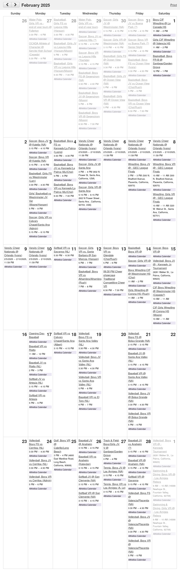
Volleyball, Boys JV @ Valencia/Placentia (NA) (139, 522)
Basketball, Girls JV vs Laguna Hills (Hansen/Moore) (65, 46)
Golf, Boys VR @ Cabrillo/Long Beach (62, 445)
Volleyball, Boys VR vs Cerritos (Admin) (40, 478)
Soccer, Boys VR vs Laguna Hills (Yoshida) (88, 56)
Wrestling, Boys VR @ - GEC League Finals (164, 167)
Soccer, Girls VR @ (139, 260)
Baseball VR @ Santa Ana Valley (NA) (138, 376)
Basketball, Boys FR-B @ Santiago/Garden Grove (162, 61)
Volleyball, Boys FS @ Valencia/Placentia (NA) (139, 498)
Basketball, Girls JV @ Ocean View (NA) (114, 79)
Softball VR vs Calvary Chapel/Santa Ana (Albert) (64, 338)
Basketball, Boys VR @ (135, 249)
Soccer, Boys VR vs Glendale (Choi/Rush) (111, 253)
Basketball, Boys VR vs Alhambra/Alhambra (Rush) (90, 276)
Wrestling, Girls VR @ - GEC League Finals (164, 197)
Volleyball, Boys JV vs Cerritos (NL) (40, 462)
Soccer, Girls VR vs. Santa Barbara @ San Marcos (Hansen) (89, 253)
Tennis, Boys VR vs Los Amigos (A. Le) (114, 485)
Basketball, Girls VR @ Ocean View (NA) (114, 99)
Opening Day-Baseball (37, 335)
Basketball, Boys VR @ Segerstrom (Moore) (89, 116)
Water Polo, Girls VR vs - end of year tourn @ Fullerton (40, 25)
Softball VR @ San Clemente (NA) (89, 494)
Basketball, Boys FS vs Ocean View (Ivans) (139, 63)
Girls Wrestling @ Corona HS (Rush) (139, 292)
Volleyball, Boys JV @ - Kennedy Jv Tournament (164, 264)
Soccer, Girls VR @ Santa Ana (90, 189)
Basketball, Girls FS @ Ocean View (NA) (114, 59)
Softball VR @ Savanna (136, 478)
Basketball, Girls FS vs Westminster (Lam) (40, 177)
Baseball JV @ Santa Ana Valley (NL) (138, 356)
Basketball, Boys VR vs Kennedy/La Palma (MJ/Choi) (64, 188)
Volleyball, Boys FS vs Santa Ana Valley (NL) (88, 338)
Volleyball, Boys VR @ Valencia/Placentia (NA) (139, 546)
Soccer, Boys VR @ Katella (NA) (39, 158)
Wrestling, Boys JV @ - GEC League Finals (139, 167)
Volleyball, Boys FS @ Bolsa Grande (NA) (139, 336)
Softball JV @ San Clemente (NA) (89, 478)
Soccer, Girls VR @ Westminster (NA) (114, 41)
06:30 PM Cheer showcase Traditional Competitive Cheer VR (114, 278)
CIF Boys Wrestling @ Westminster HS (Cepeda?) (164, 291)
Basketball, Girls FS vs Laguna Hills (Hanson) (61, 25)
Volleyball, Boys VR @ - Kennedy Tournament (162, 445)
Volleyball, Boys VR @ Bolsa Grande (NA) (139, 417)
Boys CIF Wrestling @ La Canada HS (162, 23)
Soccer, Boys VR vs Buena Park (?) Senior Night (138, 43)
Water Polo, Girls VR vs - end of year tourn (88, 23)
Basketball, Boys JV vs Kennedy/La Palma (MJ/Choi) (64, 168)
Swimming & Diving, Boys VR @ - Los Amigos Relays (164, 476)
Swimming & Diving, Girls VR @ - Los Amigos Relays (164, 509)
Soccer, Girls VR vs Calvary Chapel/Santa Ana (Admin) (40, 222)
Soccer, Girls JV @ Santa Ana (90, 165)
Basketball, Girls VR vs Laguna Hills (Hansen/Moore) (65, 67)
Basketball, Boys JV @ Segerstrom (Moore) (89, 96)
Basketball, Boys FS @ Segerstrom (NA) (89, 76)
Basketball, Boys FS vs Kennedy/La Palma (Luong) (65, 146)
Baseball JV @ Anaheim (85, 442)
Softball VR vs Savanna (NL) (62, 249)
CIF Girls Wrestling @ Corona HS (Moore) (164, 311)
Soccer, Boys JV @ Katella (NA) (38, 142)
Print (173, 5)
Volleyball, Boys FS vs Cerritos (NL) (36, 444)
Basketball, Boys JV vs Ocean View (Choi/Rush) (139, 83)
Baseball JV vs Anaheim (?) (135, 444)
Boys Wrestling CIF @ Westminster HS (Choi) (139, 273)
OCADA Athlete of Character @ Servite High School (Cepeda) (40, 48)
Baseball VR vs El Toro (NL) (89, 399)
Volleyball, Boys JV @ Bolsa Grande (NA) (139, 397)
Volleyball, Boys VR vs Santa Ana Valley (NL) (90, 380)
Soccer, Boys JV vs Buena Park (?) (136, 23)
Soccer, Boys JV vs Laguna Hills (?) (90, 38)
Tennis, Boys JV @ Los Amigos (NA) (114, 469)
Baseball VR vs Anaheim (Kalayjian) (87, 460)
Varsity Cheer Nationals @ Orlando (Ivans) (88, 144)
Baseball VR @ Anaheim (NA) (137, 462)
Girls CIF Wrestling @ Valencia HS (164, 41)
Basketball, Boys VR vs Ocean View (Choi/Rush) (139, 103)
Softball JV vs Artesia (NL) (37, 380)
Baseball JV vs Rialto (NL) (37, 364)
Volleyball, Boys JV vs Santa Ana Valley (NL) (90, 360)
